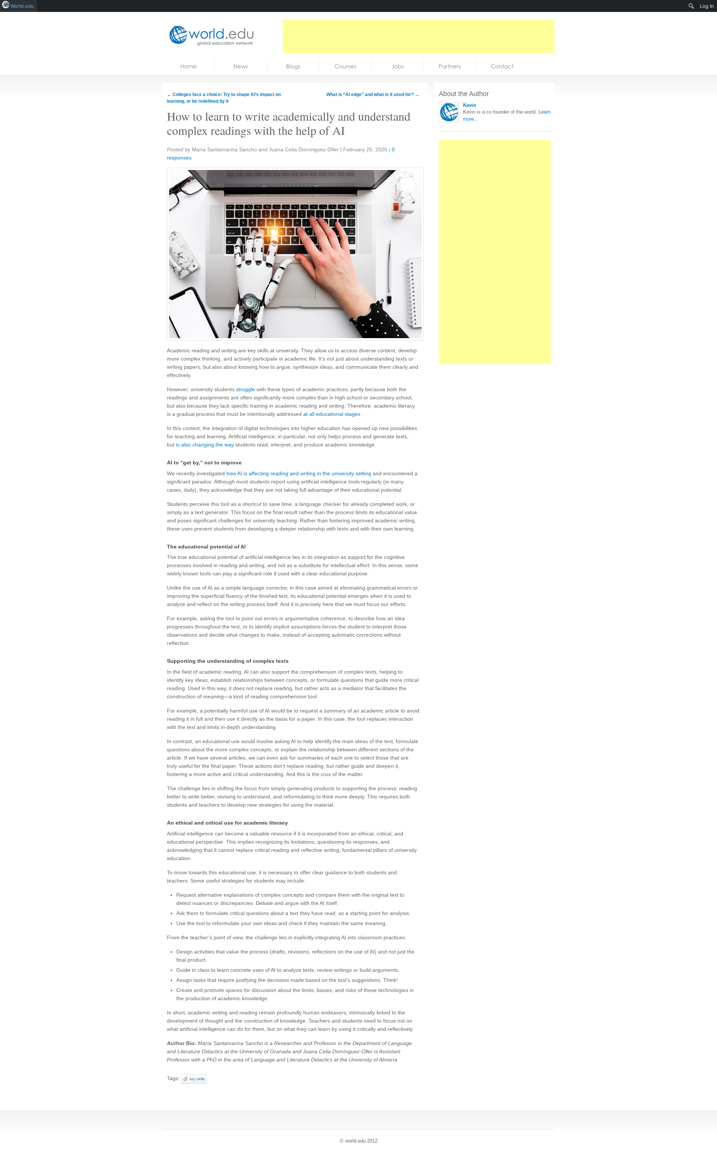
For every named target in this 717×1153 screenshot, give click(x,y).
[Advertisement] (419, 36)
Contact (502, 66)
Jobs (397, 66)
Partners (450, 66)
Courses (345, 66)
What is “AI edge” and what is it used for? (372, 94)
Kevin (469, 105)
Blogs (293, 66)
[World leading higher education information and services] (209, 35)
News (240, 66)
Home (188, 66)
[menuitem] (691, 6)
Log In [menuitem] (707, 6)
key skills (197, 1079)
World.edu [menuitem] (22, 6)
